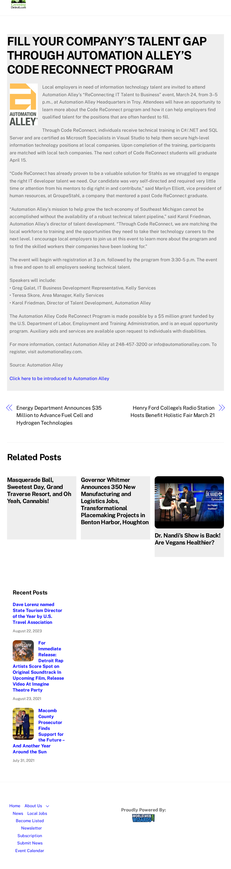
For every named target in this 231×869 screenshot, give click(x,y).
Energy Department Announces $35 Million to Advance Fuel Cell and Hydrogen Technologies (59, 415)
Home (14, 805)
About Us (33, 805)
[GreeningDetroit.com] (18, 6)
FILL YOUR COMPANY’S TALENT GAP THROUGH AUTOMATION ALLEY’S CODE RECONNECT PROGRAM (107, 55)
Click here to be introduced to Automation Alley (59, 378)
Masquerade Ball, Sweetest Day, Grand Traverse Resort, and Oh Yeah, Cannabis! (39, 490)
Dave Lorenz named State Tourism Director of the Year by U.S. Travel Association (37, 613)
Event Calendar (29, 850)
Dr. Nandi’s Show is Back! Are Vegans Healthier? (187, 539)
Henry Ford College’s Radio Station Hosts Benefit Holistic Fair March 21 (172, 411)
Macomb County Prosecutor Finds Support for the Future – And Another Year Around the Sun (39, 731)
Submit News (30, 843)
